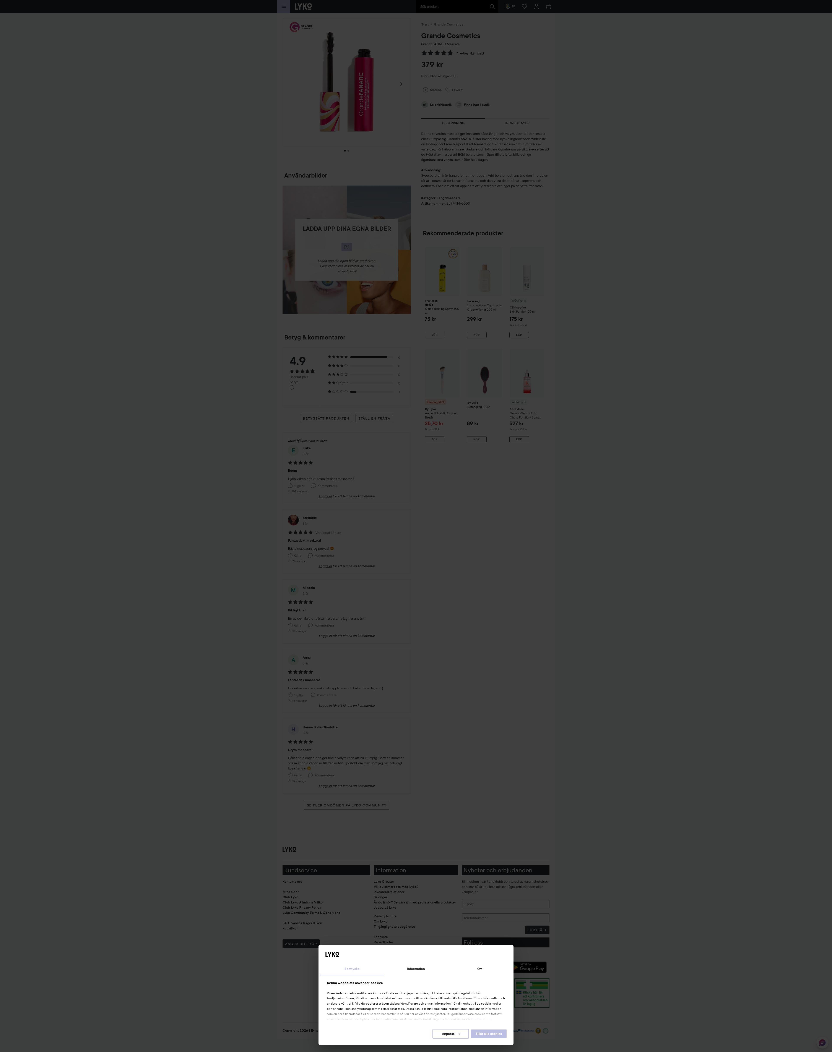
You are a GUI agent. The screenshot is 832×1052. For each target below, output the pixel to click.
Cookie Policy (481, 1019)
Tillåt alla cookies (489, 1034)
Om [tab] (480, 969)
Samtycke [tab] (352, 969)
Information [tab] (416, 969)
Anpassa (448, 1034)
